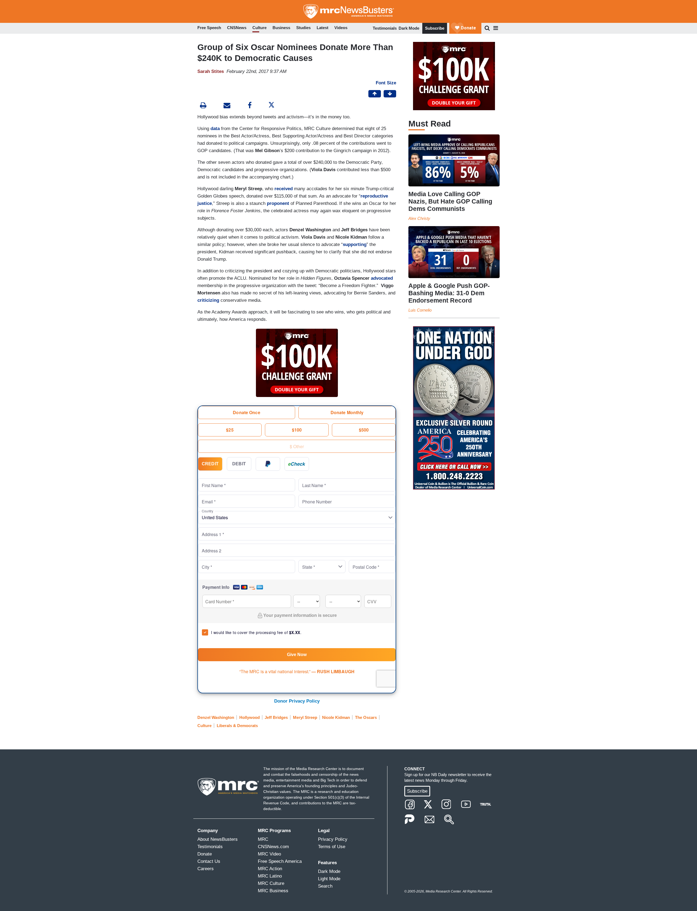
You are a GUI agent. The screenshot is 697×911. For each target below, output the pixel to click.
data (215, 128)
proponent (278, 203)
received (283, 188)
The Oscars (366, 717)
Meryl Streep (305, 717)
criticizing (208, 300)
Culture (204, 725)
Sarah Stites (210, 71)
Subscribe (434, 28)
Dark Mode (409, 28)
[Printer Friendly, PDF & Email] (227, 105)
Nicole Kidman (336, 717)
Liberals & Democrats (237, 725)
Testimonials (385, 28)
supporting (354, 244)
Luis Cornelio (420, 310)
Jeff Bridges (276, 717)
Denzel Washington (215, 717)
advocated (382, 278)
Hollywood (249, 717)
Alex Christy (419, 218)
